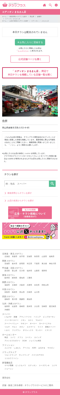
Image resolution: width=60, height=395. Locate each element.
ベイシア (37, 317)
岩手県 (22, 256)
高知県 (29, 299)
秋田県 (36, 256)
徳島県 (7, 299)
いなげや (8, 317)
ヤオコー (24, 323)
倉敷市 (39, 16)
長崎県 (22, 306)
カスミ (30, 320)
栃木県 (14, 263)
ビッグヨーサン (49, 317)
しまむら (17, 348)
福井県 (29, 271)
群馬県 (22, 263)
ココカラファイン (11, 358)
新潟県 (7, 271)
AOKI (34, 348)
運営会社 (6, 377)
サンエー (39, 330)
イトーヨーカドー (11, 320)
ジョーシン (9, 369)
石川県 (22, 271)
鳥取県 (7, 292)
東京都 (44, 263)
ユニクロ (8, 348)
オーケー (33, 323)
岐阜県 (7, 278)
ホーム (4, 16)
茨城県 (7, 263)
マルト (14, 327)
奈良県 (36, 285)
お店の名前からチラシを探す (18, 21)
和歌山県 (45, 285)
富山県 (14, 271)
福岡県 (7, 306)
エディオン (35, 21)
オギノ (22, 327)
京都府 (14, 285)
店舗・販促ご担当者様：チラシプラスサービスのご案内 (27, 385)
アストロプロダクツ (12, 341)
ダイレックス (28, 330)
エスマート (31, 327)
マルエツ (39, 320)
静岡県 (14, 278)
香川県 (14, 299)
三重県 (29, 278)
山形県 (44, 256)
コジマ (54, 365)
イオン (23, 320)
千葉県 (36, 263)
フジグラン (16, 330)
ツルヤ (7, 327)
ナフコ (20, 337)
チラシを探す (52, 183)
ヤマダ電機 (9, 365)
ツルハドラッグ (11, 355)
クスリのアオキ (38, 355)
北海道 (7, 256)
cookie (27, 153)
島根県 (14, 292)
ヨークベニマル (45, 323)
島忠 (6, 337)
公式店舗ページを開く (30, 59)
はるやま (41, 348)
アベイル (26, 348)
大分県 (36, 306)
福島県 (51, 256)
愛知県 (22, 278)
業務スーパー (50, 327)
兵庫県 (29, 285)
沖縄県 (7, 310)
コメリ (12, 337)
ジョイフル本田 (35, 341)
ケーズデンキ (44, 365)
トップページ (23, 51)
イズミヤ (48, 330)
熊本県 (29, 306)
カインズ (37, 337)
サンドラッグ (24, 355)
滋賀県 (7, 285)
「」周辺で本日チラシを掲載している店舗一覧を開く (30, 73)
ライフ (40, 327)
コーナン (28, 337)
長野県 (44, 271)
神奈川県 (52, 263)
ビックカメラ (20, 365)
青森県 (14, 256)
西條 (15, 317)
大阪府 (22, 285)
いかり (7, 330)
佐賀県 (14, 306)
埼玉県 (29, 263)
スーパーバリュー (11, 323)
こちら (12, 145)
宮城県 (29, 256)
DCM (24, 341)
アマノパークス (25, 317)
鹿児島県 (52, 306)
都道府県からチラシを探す (18, 16)
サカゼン (50, 348)
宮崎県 (44, 306)
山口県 (36, 292)
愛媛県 (22, 299)
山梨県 (36, 271)
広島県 (29, 292)
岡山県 (32, 16)
